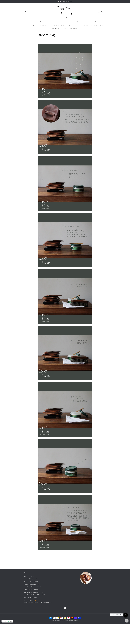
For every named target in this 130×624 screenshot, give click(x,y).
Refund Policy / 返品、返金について (32, 587)
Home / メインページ (29, 576)
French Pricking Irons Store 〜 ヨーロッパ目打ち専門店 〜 (38, 602)
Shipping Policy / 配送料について (32, 584)
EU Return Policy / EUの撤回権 (31, 589)
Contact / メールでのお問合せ (31, 581)
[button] (25, 12)
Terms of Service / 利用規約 (30, 597)
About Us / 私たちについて (30, 579)
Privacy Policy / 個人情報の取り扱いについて (34, 594)
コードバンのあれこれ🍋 (30, 600)
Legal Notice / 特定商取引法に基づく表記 (34, 592)
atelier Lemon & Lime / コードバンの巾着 (62, 620)
